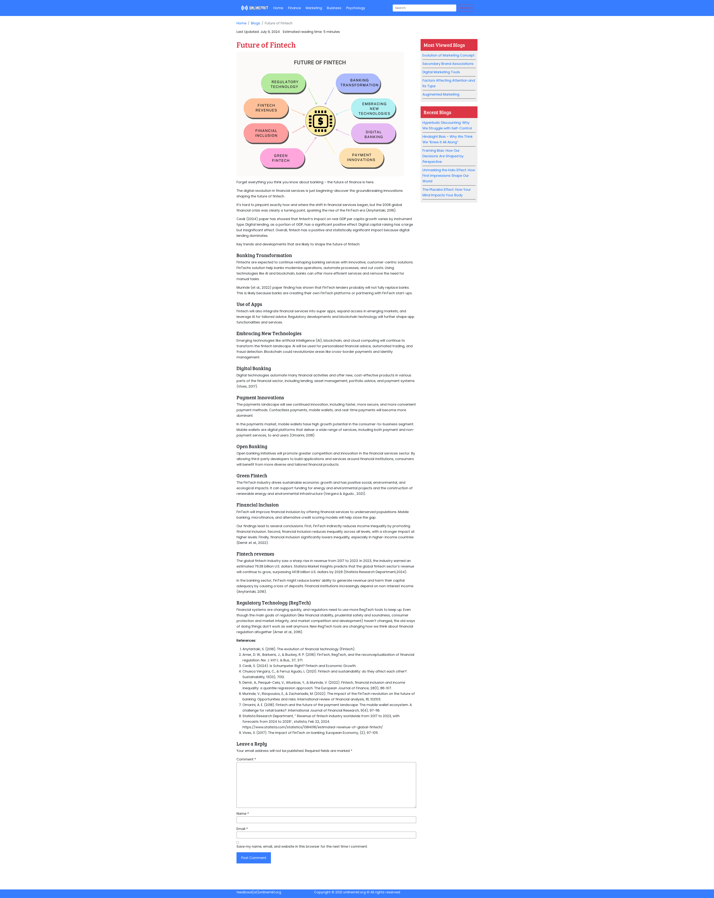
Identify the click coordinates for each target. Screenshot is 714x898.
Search (465, 8)
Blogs (255, 23)
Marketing (314, 8)
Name (243, 813)
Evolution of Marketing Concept (448, 55)
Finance (294, 8)
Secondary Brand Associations (448, 63)
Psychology (355, 8)
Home (278, 8)
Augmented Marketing (440, 94)
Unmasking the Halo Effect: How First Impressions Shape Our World (448, 175)
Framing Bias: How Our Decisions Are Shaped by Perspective (443, 156)
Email (242, 828)
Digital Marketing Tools (441, 72)
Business (334, 8)
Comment (246, 759)
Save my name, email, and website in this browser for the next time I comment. (302, 846)
